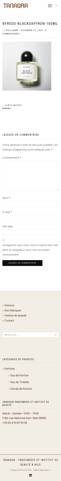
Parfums (9, 368)
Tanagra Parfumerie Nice (21, 470)
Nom (6, 198)
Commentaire (11, 157)
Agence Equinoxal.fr (42, 470)
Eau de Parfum (19, 375)
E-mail (7, 212)
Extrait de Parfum (21, 389)
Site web (7, 226)
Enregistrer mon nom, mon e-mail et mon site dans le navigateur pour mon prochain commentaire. (30, 249)
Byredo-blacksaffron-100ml (30, 24)
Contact (9, 320)
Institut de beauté (15, 315)
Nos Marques (13, 310)
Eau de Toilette (20, 382)
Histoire (9, 305)
